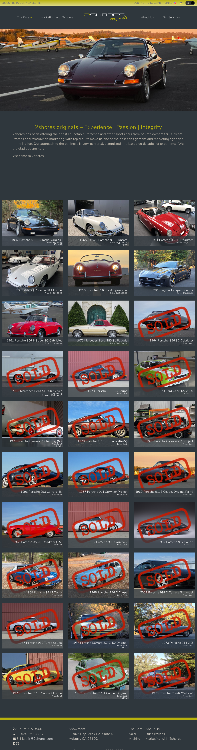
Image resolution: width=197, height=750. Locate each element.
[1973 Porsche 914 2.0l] (164, 625)
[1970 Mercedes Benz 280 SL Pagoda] (98, 323)
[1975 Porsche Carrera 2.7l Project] (164, 424)
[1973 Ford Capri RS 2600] (164, 374)
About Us (147, 17)
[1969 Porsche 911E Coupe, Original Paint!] (164, 474)
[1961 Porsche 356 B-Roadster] (164, 223)
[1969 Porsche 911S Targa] (32, 575)
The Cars (23, 17)
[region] (98, 70)
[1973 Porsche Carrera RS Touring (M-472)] (32, 424)
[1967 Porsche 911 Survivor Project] (98, 474)
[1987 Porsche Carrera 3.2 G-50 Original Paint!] (98, 625)
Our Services (171, 17)
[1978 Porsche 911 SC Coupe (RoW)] (98, 424)
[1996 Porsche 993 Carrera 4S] (32, 474)
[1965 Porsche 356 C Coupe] (98, 575)
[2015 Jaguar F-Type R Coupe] (164, 273)
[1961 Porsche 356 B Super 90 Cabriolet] (32, 323)
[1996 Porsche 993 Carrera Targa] (32, 726)
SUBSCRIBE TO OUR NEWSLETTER (22, 3)
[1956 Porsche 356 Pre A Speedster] (98, 273)
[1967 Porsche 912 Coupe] (164, 525)
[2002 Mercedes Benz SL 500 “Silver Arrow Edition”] (32, 374)
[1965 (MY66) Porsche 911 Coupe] (32, 273)
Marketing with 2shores (57, 17)
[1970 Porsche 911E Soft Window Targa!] (164, 726)
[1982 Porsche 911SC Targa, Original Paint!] (32, 223)
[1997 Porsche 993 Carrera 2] (98, 525)
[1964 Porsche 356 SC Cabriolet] (164, 323)
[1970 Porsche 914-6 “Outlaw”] (164, 676)
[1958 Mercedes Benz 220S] (98, 726)
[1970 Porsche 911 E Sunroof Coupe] (32, 676)
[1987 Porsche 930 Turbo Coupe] (32, 625)
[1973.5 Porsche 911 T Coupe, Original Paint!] (98, 676)
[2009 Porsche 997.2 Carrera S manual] (164, 575)
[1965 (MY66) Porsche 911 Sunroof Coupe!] (98, 223)
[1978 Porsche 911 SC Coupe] (98, 374)
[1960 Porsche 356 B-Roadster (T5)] (32, 525)
